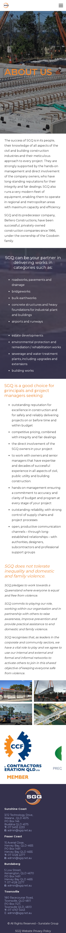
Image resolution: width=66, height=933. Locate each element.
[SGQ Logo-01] (6, 5)
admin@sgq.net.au (20, 913)
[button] (60, 5)
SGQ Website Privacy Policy (33, 931)
